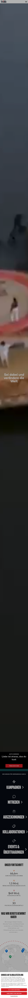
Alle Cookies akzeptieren (14, 989)
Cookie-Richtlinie (14, 996)
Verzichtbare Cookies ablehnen (14, 993)
